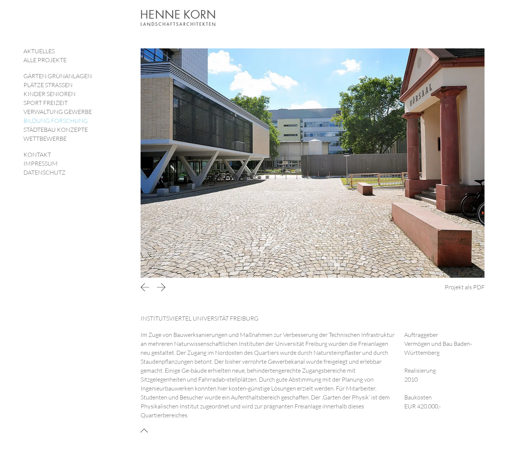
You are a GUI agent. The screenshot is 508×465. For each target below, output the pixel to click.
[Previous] (146, 287)
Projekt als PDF (465, 287)
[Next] (161, 287)
